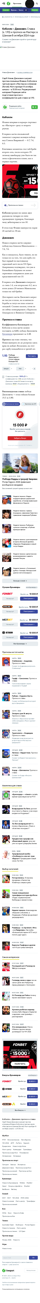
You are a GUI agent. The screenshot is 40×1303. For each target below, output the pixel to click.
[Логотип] (8, 3)
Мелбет (29, 1183)
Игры (4, 1244)
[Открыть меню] (4, 3)
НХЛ (8, 1198)
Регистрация (29, 599)
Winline (22, 1183)
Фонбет (27, 1186)
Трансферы (27, 1149)
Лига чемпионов (13, 1140)
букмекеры (7, 334)
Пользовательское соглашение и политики (15, 1289)
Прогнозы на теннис (15, 205)
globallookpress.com (24, 72)
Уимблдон (19, 1225)
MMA (4, 1213)
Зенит (4, 1186)
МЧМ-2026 (25, 1198)
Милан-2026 (6, 1240)
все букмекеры (31, 587)
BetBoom (5, 1189)
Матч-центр (6, 1149)
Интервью (17, 1156)
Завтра (13, 1165)
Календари (17, 1149)
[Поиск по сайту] (37, 3)
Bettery (14, 1189)
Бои (3, 1209)
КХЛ (3, 1198)
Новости (16, 1240)
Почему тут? (10, 599)
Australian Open (8, 1225)
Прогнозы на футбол (10, 1153)
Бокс (9, 1213)
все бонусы (32, 1075)
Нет (20, 369)
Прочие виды (7, 1236)
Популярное (23, 1153)
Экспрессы (21, 1165)
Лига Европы (26, 1140)
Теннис (5, 1221)
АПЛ (12, 1143)
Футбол (5, 1136)
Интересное (6, 1156)
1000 (21, 376)
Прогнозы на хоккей (9, 1171)
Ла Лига (19, 1143)
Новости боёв (18, 1213)
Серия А (26, 1143)
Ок (33, 1258)
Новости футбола (19, 1146)
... (34, 7)
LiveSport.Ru (8, 17)
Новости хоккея (8, 1201)
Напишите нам (31, 1270)
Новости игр (7, 1248)
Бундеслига (6, 1146)
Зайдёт (6, 369)
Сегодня (5, 1165)
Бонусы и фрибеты (15, 1186)
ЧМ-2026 (5, 1143)
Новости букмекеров (10, 1183)
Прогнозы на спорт (22, 17)
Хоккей (5, 1194)
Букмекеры (6, 1179)
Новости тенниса (8, 1228)
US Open (22, 1231)
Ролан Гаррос (30, 1225)
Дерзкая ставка (8, 1168)
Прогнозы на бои (25, 1171)
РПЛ (4, 1140)
